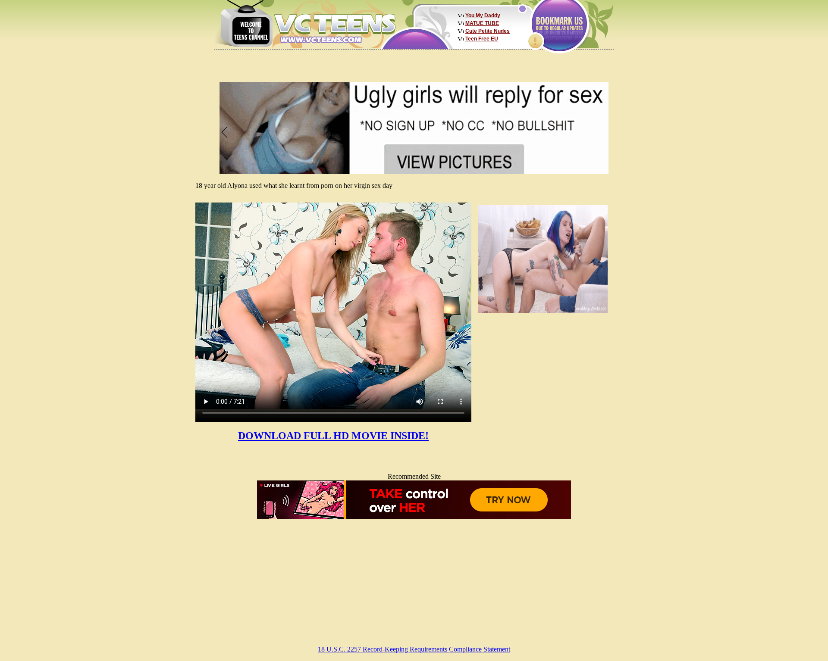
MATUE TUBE (482, 23)
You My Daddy (482, 15)
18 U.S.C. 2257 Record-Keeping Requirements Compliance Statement (414, 649)
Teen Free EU (481, 39)
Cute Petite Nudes (487, 31)
